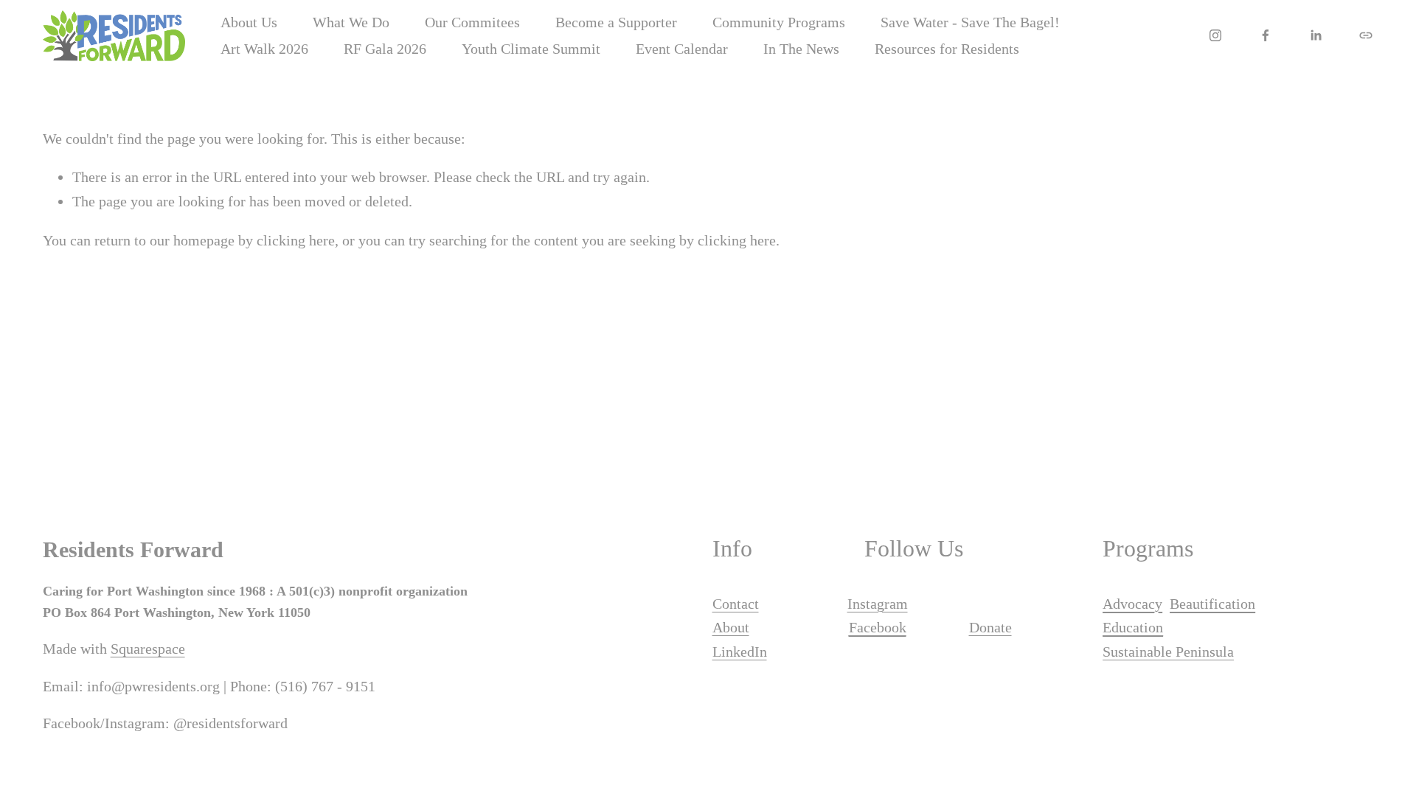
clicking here (296, 240)
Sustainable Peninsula (1168, 651)
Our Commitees (472, 22)
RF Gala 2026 (385, 49)
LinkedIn (739, 651)
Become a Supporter (616, 22)
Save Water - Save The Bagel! (970, 22)
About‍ (730, 627)
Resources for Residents (947, 49)
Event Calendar (682, 49)
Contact (735, 604)
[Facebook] (1265, 35)
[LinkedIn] (1315, 35)
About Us (249, 22)
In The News (801, 49)
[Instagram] (1215, 35)
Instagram (877, 604)
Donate (990, 627)
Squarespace (148, 648)
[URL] (1365, 35)
